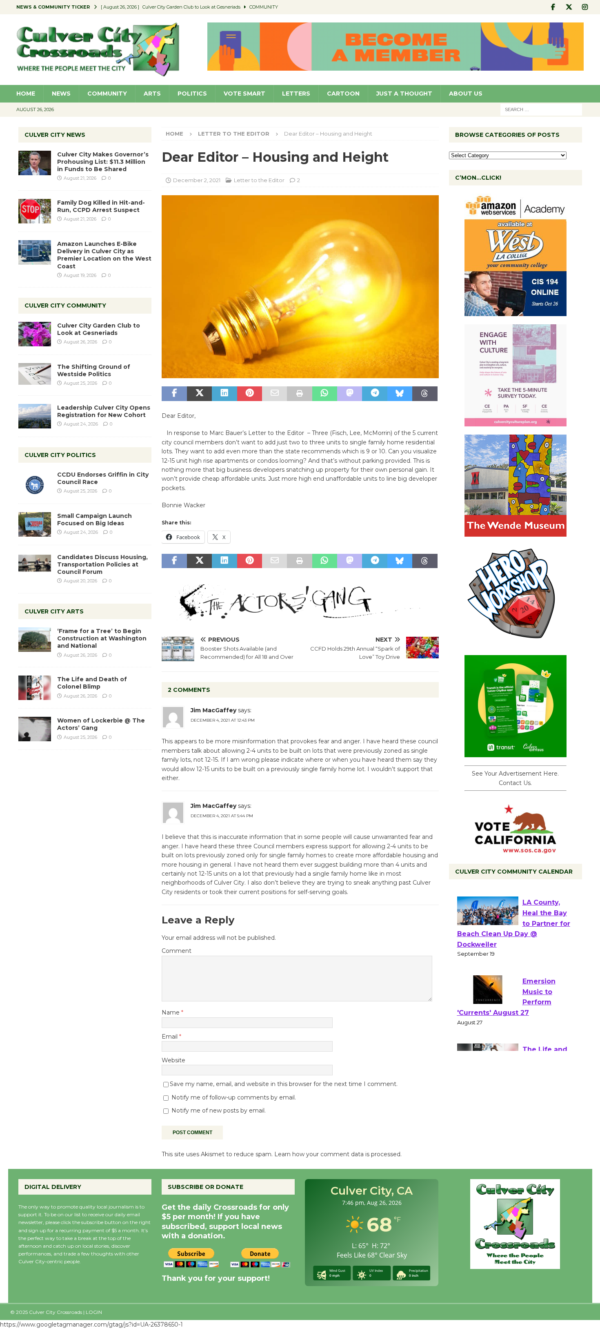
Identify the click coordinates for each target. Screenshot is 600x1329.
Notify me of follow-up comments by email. (233, 1097)
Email (170, 1036)
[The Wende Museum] (515, 532)
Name (171, 1012)
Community (107, 93)
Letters (296, 93)
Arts (152, 93)
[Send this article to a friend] (274, 393)
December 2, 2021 (196, 180)
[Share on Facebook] (174, 393)
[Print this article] (299, 393)
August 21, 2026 (80, 178)
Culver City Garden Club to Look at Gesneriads (98, 329)
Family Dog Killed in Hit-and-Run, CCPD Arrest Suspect (101, 206)
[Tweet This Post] (199, 393)
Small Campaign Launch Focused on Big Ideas (94, 519)
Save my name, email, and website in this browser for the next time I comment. (284, 1084)
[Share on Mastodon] (349, 393)
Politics (192, 93)
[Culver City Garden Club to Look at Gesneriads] (34, 334)
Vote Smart (244, 93)
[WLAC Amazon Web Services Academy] (515, 311)
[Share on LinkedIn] (224, 393)
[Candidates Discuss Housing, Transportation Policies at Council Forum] (34, 565)
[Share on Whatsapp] (324, 393)
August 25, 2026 (80, 383)
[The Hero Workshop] (515, 642)
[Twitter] (569, 7)
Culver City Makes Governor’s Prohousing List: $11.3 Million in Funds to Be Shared (103, 162)
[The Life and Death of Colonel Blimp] (34, 688)
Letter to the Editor (259, 180)
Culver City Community (65, 305)
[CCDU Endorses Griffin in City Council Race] (34, 483)
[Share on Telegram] (374, 393)
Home (25, 93)
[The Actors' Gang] (300, 615)
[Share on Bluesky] (399, 393)
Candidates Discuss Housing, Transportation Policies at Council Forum (102, 564)
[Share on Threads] (424, 393)
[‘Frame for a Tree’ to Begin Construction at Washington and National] (34, 639)
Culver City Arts (54, 611)
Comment (176, 950)
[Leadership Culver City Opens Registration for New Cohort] (34, 416)
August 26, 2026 (80, 342)
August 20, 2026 (80, 581)
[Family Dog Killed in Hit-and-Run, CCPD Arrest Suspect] (34, 211)
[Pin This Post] (249, 393)
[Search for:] (541, 109)
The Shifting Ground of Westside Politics (93, 370)
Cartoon (343, 93)
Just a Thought (404, 93)
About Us (465, 93)
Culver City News (54, 134)
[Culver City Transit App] (515, 752)
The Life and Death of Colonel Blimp (92, 683)
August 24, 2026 (81, 424)
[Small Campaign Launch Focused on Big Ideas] (34, 524)
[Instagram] (585, 7)
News (61, 93)
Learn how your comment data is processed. (338, 1154)
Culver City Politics (60, 455)
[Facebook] (553, 7)
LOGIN (94, 1312)
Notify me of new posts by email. (218, 1110)
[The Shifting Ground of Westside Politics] (34, 374)
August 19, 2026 (80, 275)
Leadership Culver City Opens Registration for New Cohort (103, 411)
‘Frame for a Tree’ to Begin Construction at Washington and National (102, 638)
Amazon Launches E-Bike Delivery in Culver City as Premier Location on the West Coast (104, 255)
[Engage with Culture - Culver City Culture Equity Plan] (515, 422)
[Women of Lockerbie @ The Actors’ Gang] (34, 729)
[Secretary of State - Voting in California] (515, 849)
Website (173, 1060)
